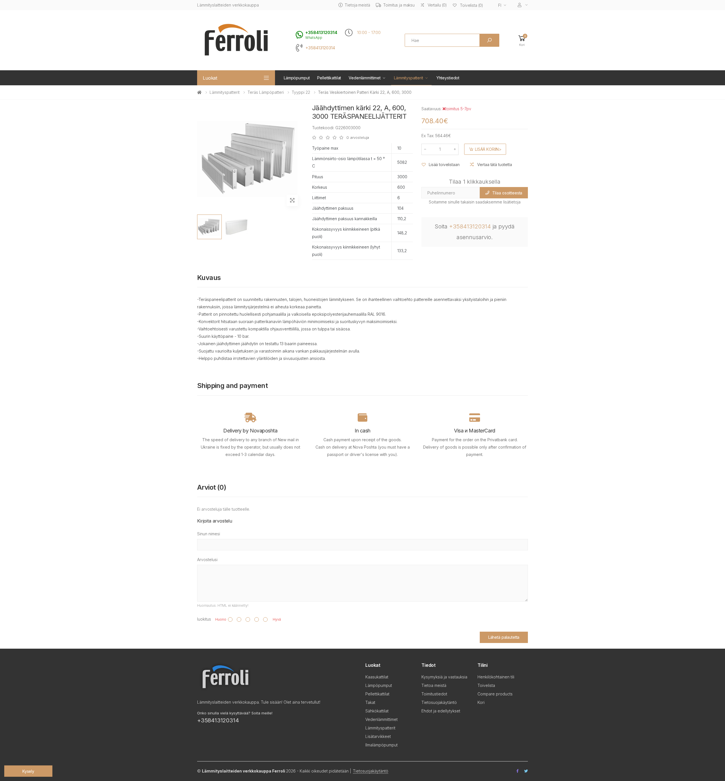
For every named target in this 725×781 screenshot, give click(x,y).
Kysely (28, 771)
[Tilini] (523, 5)
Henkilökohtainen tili (495, 676)
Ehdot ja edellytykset (440, 710)
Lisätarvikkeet (378, 736)
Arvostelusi (207, 559)
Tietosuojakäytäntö (439, 702)
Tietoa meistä (433, 685)
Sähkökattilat (377, 710)
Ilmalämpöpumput (381, 744)
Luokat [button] (210, 78)
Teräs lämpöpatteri (266, 92)
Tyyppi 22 (301, 92)
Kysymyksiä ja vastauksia (444, 676)
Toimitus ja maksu (399, 5)
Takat (370, 702)
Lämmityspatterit (408, 77)
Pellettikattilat (329, 77)
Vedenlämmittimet (365, 77)
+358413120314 (320, 47)
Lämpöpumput (297, 77)
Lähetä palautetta (504, 637)
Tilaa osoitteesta (507, 192)
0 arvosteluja (357, 137)
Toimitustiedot (434, 693)
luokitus (204, 619)
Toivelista (486, 685)
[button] (521, 40)
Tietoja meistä (357, 5)
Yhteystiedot (447, 77)
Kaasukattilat (376, 676)
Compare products (495, 693)
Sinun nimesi (208, 533)
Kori (481, 702)
